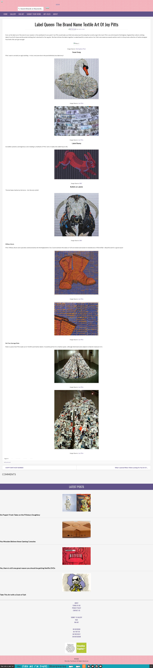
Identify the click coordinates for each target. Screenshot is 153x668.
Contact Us (76, 610)
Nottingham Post (81, 49)
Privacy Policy (76, 608)
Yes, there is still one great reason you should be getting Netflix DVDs (27, 568)
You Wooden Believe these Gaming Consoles (18, 541)
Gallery (13, 14)
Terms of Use (76, 605)
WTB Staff (82, 29)
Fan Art (21, 14)
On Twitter (76, 632)
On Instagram (76, 637)
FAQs (76, 620)
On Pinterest (76, 634)
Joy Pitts (80, 103)
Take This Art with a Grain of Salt (13, 595)
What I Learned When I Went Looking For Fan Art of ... (131, 467)
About (55, 14)
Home (5, 14)
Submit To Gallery (76, 617)
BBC (80, 183)
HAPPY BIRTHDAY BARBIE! (14, 467)
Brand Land (8, 462)
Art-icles (46, 14)
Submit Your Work (34, 14)
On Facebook (76, 629)
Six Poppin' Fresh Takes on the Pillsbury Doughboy (20, 515)
